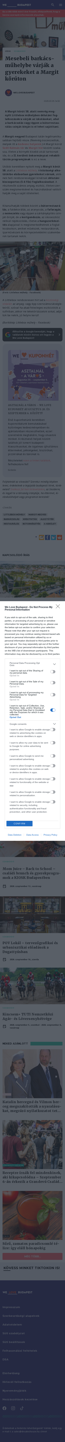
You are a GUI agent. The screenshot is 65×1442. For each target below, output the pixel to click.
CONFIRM (19, 823)
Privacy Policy (50, 835)
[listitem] (32, 664)
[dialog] (32, 721)
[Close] (59, 607)
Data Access (32, 835)
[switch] (52, 671)
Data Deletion (14, 835)
